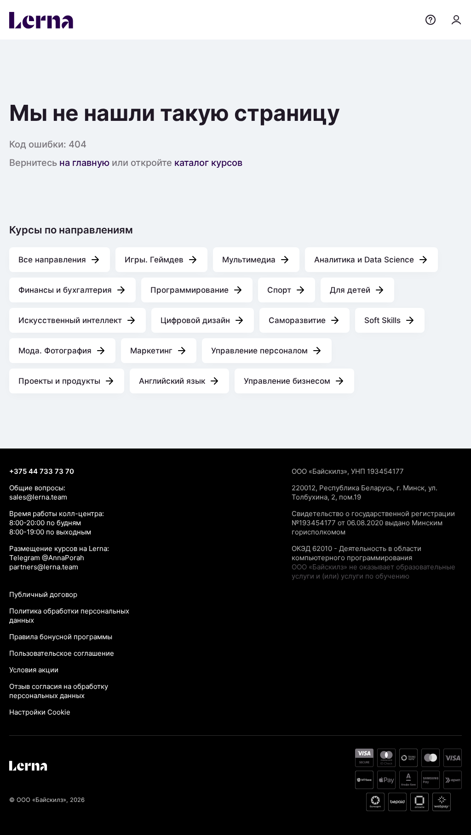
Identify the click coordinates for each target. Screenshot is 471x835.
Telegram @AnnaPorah (46, 557)
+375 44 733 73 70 (41, 471)
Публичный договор (43, 594)
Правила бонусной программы (60, 636)
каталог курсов (208, 162)
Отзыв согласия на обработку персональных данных (58, 691)
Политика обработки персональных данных (69, 616)
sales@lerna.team (38, 497)
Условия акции (33, 669)
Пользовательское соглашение (61, 653)
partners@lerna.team (43, 566)
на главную (84, 162)
